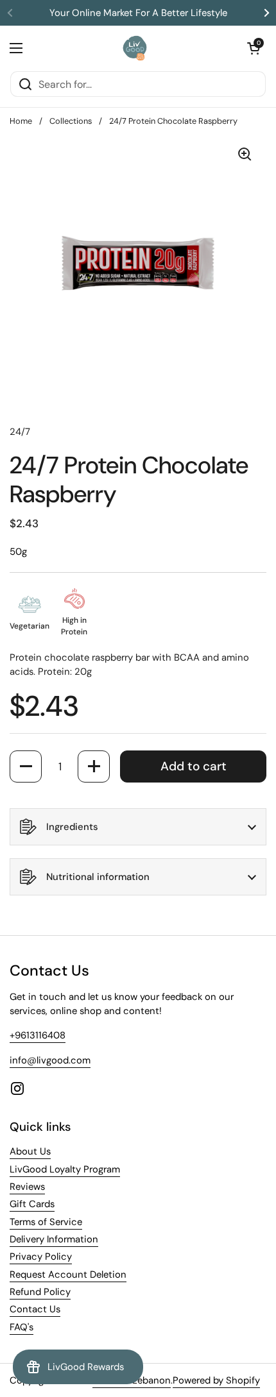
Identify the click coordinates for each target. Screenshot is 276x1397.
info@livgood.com (50, 1060)
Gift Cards (32, 1204)
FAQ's (21, 1327)
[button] (253, 48)
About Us (30, 1151)
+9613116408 (37, 1035)
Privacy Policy (41, 1256)
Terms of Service (46, 1221)
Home (21, 120)
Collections (70, 120)
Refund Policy (40, 1291)
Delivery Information (54, 1239)
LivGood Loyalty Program (65, 1169)
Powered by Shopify (216, 1380)
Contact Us (35, 1309)
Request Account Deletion (68, 1274)
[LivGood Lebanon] (135, 48)
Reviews (27, 1186)
